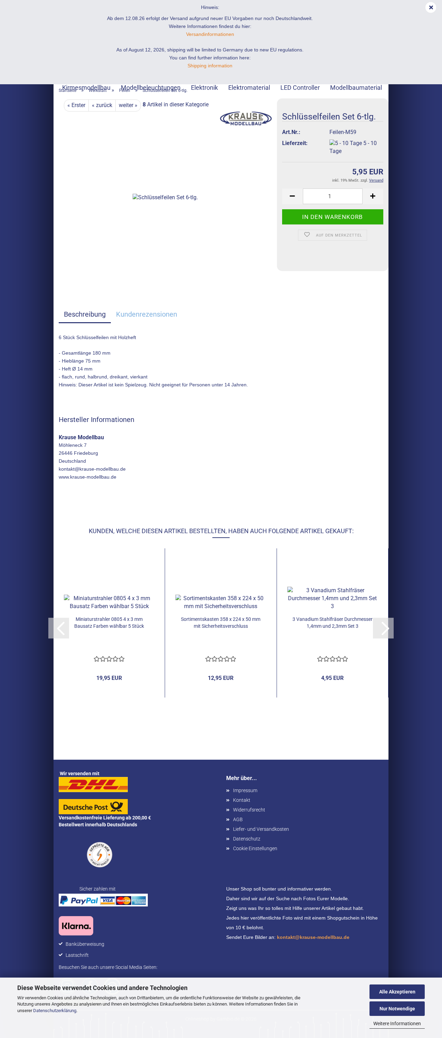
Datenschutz (246, 839)
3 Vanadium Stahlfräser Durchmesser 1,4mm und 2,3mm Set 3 (332, 622)
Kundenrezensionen (146, 314)
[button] (292, 196)
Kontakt (241, 800)
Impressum (245, 790)
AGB (238, 819)
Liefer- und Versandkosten (261, 829)
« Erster (76, 105)
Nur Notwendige (397, 1008)
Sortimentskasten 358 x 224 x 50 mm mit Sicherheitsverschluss (220, 622)
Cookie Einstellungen (255, 848)
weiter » (128, 105)
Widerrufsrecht (249, 810)
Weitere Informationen (397, 1023)
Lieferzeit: (295, 143)
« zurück (102, 105)
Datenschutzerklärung (54, 1010)
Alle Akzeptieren (397, 991)
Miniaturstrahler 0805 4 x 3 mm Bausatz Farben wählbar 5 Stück (109, 622)
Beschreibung (85, 314)
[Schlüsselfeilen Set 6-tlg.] (165, 197)
